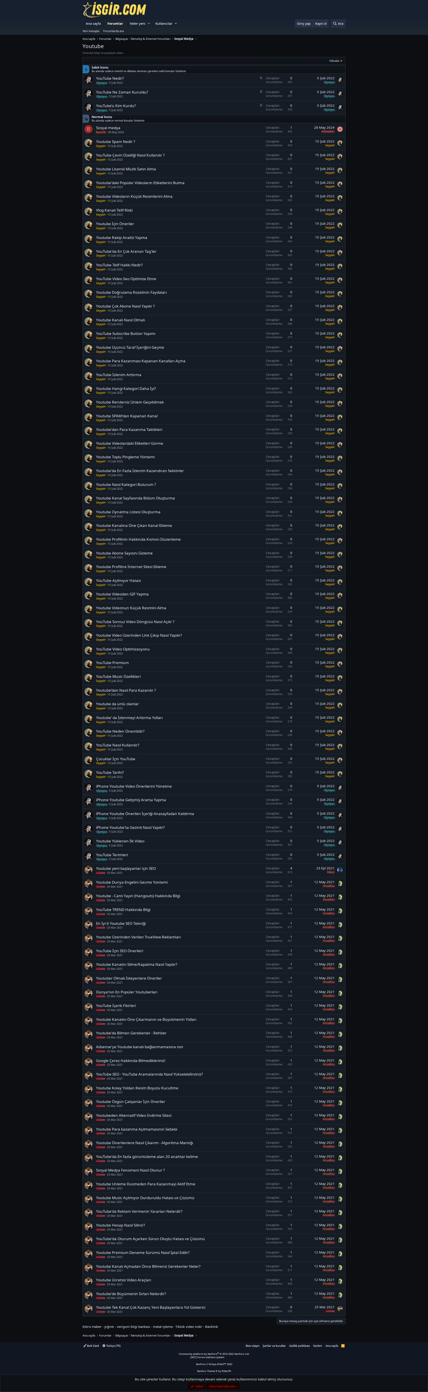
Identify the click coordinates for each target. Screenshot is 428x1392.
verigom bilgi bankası (133, 1326)
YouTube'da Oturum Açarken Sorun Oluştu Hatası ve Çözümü (150, 1238)
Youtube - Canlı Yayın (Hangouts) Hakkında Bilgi (138, 895)
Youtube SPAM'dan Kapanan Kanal (127, 415)
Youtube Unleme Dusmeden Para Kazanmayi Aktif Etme (145, 1183)
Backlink (211, 1326)
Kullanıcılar (163, 23)
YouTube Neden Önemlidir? (120, 731)
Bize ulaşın (252, 1346)
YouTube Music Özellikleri (118, 676)
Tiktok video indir (188, 1326)
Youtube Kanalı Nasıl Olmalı (120, 319)
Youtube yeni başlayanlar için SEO (126, 868)
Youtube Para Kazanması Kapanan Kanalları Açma (140, 360)
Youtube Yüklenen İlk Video (120, 841)
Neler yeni (137, 23)
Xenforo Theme (214, 1371)
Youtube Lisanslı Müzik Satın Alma (126, 168)
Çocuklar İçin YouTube (115, 758)
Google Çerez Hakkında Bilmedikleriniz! (130, 1060)
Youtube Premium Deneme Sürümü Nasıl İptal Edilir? (142, 1252)
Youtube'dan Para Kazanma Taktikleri (129, 429)
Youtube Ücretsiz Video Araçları (123, 1279)
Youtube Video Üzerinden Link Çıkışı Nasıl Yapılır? (139, 635)
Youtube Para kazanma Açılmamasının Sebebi (136, 1129)
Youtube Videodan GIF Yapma (122, 594)
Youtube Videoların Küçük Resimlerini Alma (134, 196)
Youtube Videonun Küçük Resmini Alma (131, 607)
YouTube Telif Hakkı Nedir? (119, 264)
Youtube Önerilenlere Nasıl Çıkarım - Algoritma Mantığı (144, 1142)
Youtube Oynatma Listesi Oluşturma (128, 511)
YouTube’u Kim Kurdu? (116, 105)
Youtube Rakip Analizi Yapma (121, 237)
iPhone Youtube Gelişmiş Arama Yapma (131, 799)
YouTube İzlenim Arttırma (118, 374)
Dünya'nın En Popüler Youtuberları (126, 992)
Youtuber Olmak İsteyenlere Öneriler (129, 978)
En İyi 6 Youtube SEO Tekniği (121, 923)
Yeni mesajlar (91, 31)
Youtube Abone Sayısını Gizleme (124, 553)
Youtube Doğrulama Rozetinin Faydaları (131, 292)
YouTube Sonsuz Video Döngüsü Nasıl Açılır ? (135, 621)
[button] (149, 23)
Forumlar (115, 23)
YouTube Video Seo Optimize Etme (126, 278)
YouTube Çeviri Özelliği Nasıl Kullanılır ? (130, 155)
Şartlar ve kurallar (274, 1346)
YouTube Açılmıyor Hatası (118, 580)
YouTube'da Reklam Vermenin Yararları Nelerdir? (139, 1211)
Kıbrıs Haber (91, 1326)
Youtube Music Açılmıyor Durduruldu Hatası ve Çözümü (145, 1197)
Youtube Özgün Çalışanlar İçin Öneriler (130, 1101)
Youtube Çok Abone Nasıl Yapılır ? (125, 306)
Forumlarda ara (113, 31)
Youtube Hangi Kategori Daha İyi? (126, 388)
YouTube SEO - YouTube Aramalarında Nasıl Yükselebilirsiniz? (149, 1074)
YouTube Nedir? (110, 78)
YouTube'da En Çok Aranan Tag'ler (126, 251)
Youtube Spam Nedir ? (115, 141)
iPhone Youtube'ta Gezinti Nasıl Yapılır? (130, 827)
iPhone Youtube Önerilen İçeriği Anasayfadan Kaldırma (145, 813)
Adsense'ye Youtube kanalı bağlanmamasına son (139, 1046)
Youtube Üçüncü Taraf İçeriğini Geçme (130, 347)
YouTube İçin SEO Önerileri (119, 950)
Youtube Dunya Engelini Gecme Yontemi (132, 882)
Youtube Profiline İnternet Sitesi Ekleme (131, 566)
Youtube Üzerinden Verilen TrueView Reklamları (138, 937)
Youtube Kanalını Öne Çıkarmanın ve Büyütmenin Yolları (146, 1019)
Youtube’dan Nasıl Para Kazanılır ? (126, 690)
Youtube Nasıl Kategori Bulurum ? (126, 484)
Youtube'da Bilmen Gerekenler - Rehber (131, 1032)
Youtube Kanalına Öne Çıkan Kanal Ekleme (134, 525)
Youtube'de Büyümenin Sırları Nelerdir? (131, 1293)
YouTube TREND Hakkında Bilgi (123, 909)
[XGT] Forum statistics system (214, 1357)
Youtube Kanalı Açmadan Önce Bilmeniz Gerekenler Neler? (148, 1266)
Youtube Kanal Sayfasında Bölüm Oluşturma (135, 498)
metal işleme (163, 1326)
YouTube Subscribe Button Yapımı (125, 333)
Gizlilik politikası (299, 1346)
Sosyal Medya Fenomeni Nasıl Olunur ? (130, 1170)
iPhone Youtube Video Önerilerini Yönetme (134, 786)
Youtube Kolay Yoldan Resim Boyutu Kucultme (137, 1087)
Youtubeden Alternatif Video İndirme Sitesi (133, 1115)
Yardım (317, 1346)
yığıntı (109, 1326)
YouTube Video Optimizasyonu (123, 649)
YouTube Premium (112, 662)
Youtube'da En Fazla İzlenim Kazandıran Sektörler (140, 470)
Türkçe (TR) (113, 1346)
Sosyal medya (108, 127)
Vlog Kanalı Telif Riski (114, 210)
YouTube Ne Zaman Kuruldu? (122, 92)
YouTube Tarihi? (110, 772)
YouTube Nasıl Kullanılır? (117, 745)
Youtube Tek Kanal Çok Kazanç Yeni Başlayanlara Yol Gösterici (150, 1307)
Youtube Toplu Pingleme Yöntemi (125, 456)
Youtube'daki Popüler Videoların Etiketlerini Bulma (140, 182)
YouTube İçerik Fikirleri (116, 1005)
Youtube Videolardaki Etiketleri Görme (129, 443)
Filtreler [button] (334, 61)
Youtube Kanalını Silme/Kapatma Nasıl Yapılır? (136, 964)
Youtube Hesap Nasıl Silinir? (120, 1225)
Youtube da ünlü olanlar (117, 703)
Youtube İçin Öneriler (115, 223)
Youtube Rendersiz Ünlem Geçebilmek (130, 402)
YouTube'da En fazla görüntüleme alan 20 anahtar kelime (147, 1156)
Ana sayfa (93, 23)
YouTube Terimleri (112, 854)
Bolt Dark (92, 1346)
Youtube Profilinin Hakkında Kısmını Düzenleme (138, 539)
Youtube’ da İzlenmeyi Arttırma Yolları (129, 717)
